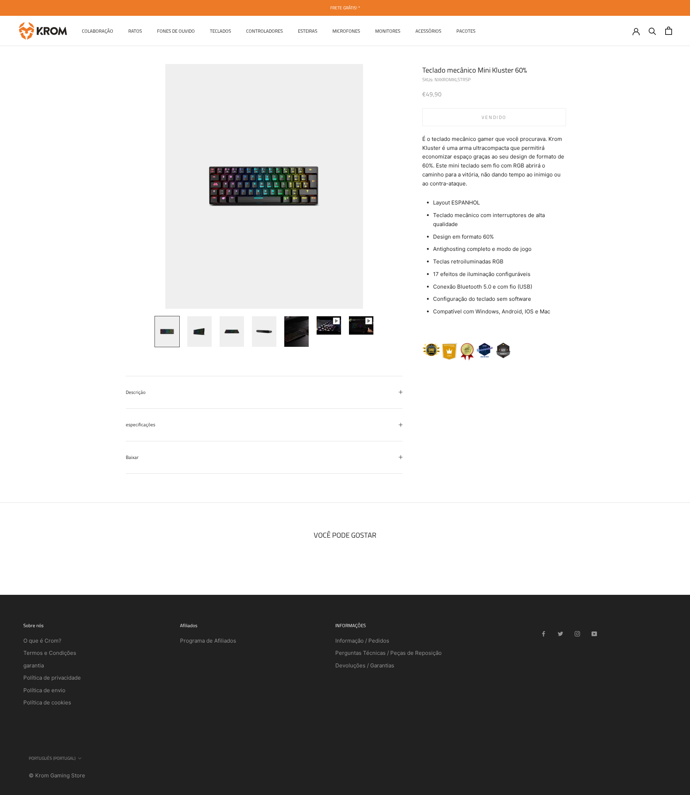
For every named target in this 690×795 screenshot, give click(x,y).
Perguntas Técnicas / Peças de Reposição (388, 652)
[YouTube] (594, 633)
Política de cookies (47, 702)
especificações (140, 424)
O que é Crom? (42, 640)
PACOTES (465, 30)
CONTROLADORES (264, 30)
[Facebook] (543, 633)
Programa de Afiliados (208, 640)
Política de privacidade (52, 677)
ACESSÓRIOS (428, 30)
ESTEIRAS (307, 30)
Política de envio (44, 690)
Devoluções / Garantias (364, 665)
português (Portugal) (52, 758)
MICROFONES (346, 30)
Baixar (132, 457)
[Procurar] (652, 31)
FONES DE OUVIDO (176, 30)
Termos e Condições (49, 652)
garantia (33, 665)
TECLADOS (220, 30)
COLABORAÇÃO (97, 30)
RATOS (135, 30)
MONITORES (387, 30)
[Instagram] (577, 633)
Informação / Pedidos (362, 640)
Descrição (136, 392)
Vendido (494, 116)
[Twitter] (560, 633)
